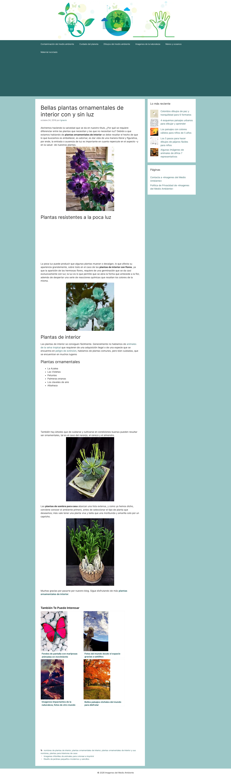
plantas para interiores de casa (63, 753)
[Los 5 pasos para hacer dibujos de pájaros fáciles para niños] (154, 141)
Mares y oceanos (173, 44)
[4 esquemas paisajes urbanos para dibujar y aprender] (154, 123)
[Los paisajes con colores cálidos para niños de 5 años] (154, 132)
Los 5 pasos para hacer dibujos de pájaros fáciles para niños (174, 142)
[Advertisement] (115, 76)
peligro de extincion (65, 351)
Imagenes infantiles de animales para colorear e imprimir (69, 756)
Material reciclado (49, 52)
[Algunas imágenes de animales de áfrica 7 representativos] (154, 152)
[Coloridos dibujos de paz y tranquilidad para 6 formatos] (154, 114)
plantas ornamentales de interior (86, 750)
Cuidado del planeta (88, 44)
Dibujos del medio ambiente (117, 44)
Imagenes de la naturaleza (147, 44)
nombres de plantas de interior (57, 750)
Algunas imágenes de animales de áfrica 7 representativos (172, 153)
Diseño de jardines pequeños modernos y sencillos (66, 759)
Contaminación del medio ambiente (57, 44)
